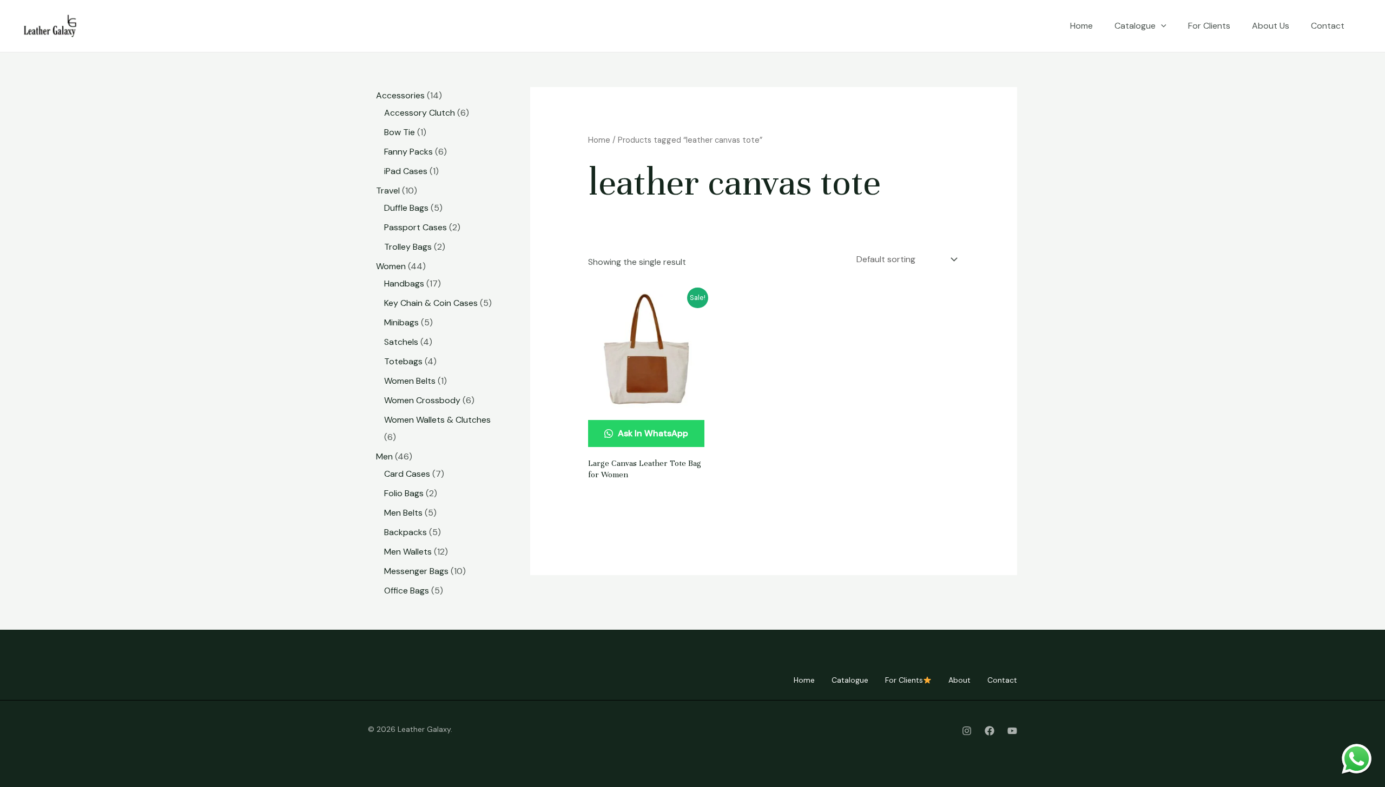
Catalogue (1135, 25)
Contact (1327, 25)
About (959, 680)
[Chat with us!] (1356, 758)
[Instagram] (967, 731)
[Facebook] (989, 731)
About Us (1270, 25)
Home (1081, 25)
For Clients (1209, 25)
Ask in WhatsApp (652, 433)
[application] (1161, 26)
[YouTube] (1012, 731)
